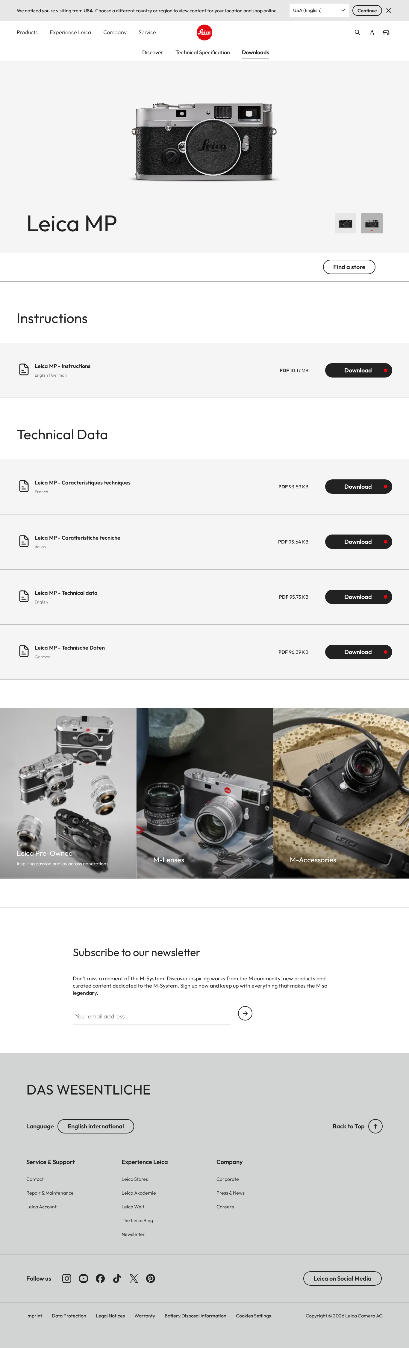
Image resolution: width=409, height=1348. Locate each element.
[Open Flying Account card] (372, 32)
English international (96, 1126)
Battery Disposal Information (195, 1316)
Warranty (144, 1316)
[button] (375, 1126)
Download (358, 370)
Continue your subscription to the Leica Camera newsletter (245, 1013)
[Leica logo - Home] (205, 32)
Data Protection (69, 1316)
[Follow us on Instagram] (67, 1278)
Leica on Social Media (342, 1278)
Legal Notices (110, 1316)
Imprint (34, 1316)
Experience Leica (70, 32)
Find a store (386, 32)
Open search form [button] (357, 32)
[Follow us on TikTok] (117, 1278)
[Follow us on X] (134, 1278)
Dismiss (388, 10)
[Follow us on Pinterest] (151, 1278)
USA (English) (307, 10)
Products (27, 32)
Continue (367, 10)
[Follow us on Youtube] (84, 1278)
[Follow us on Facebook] (100, 1278)
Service (147, 32)
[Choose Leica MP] (345, 223)
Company (115, 32)
